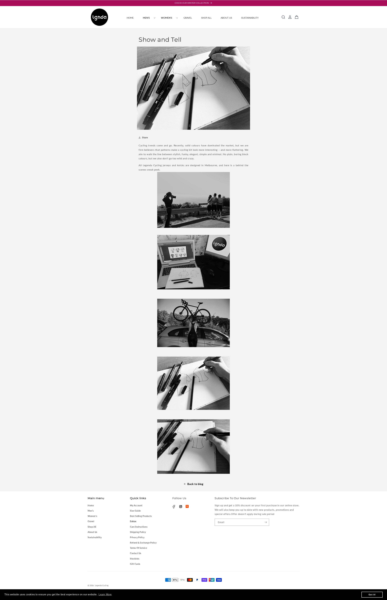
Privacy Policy (137, 537)
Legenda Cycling (102, 585)
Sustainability (95, 537)
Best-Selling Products (141, 516)
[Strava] (187, 506)
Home (91, 505)
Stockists (134, 558)
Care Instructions (138, 526)
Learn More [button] (105, 594)
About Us (92, 532)
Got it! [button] (372, 594)
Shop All (92, 526)
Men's (91, 510)
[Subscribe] (265, 522)
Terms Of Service (138, 548)
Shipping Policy (138, 532)
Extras (133, 521)
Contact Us (135, 553)
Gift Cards (135, 564)
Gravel (91, 521)
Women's (92, 516)
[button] (147, 17)
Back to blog (195, 484)
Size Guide (135, 510)
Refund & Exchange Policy (143, 542)
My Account (136, 505)
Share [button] (145, 137)
